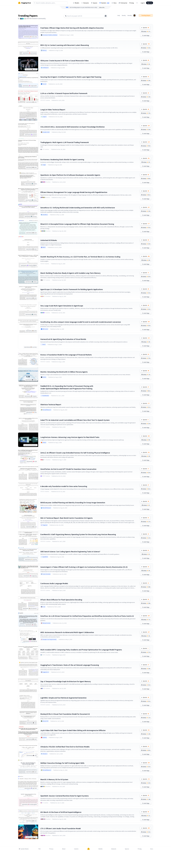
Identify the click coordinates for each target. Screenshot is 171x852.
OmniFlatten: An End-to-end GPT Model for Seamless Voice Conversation (68, 469)
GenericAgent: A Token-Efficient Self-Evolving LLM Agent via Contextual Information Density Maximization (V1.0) (83, 567)
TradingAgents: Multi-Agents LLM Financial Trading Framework (64, 142)
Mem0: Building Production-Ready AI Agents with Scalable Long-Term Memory (70, 273)
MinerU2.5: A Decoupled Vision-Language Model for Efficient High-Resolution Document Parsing (77, 224)
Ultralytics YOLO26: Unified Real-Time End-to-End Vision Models (65, 747)
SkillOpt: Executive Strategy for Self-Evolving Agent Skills (62, 763)
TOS (39, 849)
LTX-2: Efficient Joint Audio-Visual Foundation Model (60, 828)
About (63, 849)
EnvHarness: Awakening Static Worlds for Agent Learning (62, 159)
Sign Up (149, 3)
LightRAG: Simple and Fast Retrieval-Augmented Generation (63, 698)
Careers (76, 849)
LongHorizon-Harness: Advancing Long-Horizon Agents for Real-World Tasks (69, 437)
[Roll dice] (105, 16)
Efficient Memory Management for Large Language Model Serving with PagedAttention (73, 192)
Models (77, 3)
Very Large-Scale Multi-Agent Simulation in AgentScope (61, 306)
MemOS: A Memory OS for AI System (54, 779)
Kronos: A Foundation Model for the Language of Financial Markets (66, 355)
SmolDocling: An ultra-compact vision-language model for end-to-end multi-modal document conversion (80, 322)
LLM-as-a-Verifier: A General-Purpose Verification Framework (63, 93)
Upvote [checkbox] (146, 27)
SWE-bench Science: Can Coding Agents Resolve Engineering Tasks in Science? (70, 551)
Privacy (51, 849)
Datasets (86, 3)
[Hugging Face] (88, 849)
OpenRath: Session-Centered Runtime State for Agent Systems (64, 796)
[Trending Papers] (134, 15)
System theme (25, 849)
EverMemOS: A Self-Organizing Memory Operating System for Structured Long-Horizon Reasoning (78, 534)
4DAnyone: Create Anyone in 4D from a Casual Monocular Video (64, 60)
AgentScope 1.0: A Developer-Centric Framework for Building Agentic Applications (71, 289)
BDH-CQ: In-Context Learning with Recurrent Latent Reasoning (64, 45)
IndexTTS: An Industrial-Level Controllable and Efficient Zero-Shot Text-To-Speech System (75, 420)
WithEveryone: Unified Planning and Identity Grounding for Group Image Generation (72, 502)
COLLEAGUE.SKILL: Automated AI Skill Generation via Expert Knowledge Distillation (72, 127)
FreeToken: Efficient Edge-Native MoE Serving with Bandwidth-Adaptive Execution (72, 28)
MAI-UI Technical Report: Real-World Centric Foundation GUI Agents (66, 518)
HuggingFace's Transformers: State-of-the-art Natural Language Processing (69, 665)
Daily (119, 15)
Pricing (131, 3)
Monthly (130, 15)
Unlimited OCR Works (48, 240)
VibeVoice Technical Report (50, 404)
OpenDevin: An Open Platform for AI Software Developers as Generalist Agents (70, 175)
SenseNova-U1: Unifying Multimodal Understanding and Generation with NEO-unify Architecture (77, 207)
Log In (143, 3)
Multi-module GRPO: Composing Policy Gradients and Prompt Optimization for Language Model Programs (81, 650)
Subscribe (101, 7)
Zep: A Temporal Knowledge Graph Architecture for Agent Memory (65, 681)
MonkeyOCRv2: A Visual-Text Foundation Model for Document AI (65, 714)
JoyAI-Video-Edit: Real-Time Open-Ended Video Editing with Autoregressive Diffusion (73, 730)
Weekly (124, 15)
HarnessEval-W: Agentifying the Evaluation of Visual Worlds (63, 339)
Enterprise (124, 3)
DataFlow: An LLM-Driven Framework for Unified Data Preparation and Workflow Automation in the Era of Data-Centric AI (87, 616)
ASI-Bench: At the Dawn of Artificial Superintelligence (60, 812)
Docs (115, 3)
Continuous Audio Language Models (54, 583)
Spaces (95, 3)
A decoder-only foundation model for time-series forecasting (63, 486)
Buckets (105, 3)
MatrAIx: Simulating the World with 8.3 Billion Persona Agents (64, 372)
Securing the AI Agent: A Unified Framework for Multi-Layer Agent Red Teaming (70, 77)
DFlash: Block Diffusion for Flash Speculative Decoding (61, 600)
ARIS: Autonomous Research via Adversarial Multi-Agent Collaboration (67, 632)
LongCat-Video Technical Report (52, 109)
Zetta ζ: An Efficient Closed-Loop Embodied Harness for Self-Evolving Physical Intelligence (75, 453)
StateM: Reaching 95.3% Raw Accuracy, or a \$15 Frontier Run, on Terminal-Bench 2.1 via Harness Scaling (80, 257)
